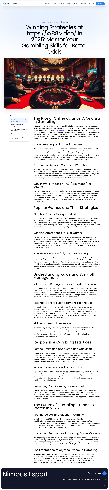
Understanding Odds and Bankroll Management (19, 130)
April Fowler (65, 22)
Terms (100, 485)
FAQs (81, 479)
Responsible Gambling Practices (19, 133)
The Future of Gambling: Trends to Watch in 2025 (19, 137)
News (75, 479)
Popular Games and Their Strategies (17, 125)
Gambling (44, 22)
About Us (89, 485)
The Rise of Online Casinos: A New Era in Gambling (18, 120)
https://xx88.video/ (60, 130)
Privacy (95, 485)
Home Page (67, 479)
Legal (104, 485)
